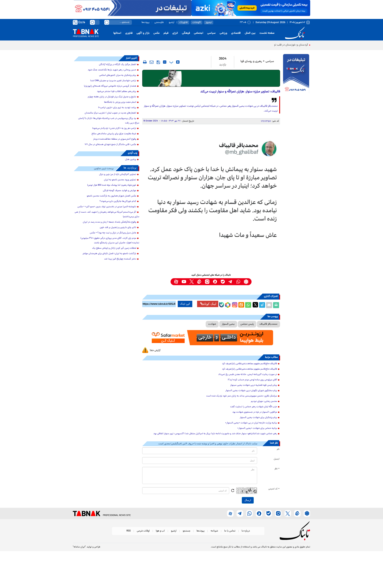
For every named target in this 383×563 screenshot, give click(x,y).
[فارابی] (211, 78)
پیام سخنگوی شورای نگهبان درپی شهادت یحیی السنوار (251, 390)
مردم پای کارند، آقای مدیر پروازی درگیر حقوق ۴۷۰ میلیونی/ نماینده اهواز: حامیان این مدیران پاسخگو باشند (109, 241)
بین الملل (250, 33)
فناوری (128, 33)
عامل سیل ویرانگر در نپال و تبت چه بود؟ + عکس (113, 233)
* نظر (276, 469)
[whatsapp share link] (248, 305)
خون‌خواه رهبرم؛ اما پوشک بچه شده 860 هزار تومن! (111, 185)
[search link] (106, 22)
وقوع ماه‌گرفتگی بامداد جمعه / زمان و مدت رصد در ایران (109, 222)
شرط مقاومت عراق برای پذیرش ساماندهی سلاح (114, 134)
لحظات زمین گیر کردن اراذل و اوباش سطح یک (114, 248)
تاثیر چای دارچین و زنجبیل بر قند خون (118, 227)
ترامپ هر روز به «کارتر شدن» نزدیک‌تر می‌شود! (114, 128)
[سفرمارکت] (211, 337)
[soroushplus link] (214, 281)
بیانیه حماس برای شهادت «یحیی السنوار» (257, 428)
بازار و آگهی (142, 33)
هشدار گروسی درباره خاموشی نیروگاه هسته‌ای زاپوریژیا (110, 86)
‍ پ (170, 62)
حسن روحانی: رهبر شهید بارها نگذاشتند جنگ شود (112, 70)
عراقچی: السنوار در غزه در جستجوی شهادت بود (254, 412)
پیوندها (145, 22)
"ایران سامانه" (79, 547)
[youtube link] (183, 281)
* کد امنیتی (273, 489)
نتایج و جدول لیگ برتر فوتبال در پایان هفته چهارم (112, 97)
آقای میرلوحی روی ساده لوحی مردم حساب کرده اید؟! (252, 380)
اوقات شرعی (143, 531)
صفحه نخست (267, 33)
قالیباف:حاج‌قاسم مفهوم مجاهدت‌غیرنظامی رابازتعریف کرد (249, 364)
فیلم (166, 33)
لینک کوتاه (209, 304)
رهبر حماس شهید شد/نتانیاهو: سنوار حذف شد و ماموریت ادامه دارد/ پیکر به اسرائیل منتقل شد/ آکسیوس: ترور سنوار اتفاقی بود (215, 434)
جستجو (186, 531)
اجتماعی (198, 33)
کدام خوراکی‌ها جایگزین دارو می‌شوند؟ (118, 201)
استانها (117, 33)
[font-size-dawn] (164, 62)
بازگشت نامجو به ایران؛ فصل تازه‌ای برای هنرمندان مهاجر (109, 253)
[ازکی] (251, 8)
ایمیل (276, 459)
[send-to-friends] (152, 62)
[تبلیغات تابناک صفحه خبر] (296, 74)
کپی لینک (185, 304)
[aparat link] (176, 281)
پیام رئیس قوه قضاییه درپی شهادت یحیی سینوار (253, 385)
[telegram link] (230, 281)
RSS (128, 531)
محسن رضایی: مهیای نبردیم (264, 401)
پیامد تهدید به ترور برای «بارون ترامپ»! (117, 107)
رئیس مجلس (247, 324)
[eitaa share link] (241, 305)
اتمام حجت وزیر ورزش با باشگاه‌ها (120, 102)
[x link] (191, 281)
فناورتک (183, 22)
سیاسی (211, 33)
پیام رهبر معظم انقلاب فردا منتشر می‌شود (116, 91)
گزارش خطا (155, 350)
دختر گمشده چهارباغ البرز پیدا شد (120, 259)
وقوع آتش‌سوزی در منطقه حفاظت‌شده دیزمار (114, 139)
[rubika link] (246, 281)
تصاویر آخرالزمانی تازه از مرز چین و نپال (117, 174)
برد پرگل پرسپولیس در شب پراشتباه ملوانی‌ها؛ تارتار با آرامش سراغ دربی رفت (108, 121)
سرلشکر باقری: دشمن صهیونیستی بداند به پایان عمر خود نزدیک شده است (241, 396)
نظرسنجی (159, 22)
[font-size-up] (178, 62)
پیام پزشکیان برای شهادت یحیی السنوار (258, 417)
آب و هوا (160, 531)
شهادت (212, 324)
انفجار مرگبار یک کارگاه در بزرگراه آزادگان (117, 64)
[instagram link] (207, 281)
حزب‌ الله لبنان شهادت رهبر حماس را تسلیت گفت (253, 407)
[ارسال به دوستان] (269, 305)
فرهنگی (186, 33)
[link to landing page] (295, 33)
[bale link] (222, 281)
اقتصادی (236, 33)
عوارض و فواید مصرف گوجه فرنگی (119, 190)
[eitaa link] (199, 281)
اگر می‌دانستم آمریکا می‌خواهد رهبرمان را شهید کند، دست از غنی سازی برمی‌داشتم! (107, 214)
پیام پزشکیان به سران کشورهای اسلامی (117, 75)
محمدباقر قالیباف (268, 324)
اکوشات (196, 22)
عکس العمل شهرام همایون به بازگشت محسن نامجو (111, 196)
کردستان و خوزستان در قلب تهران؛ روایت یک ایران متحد (276, 45)
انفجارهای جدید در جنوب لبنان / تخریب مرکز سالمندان (110, 113)
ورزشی (223, 33)
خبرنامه (214, 531)
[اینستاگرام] (234, 304)
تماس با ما (229, 531)
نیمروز (209, 22)
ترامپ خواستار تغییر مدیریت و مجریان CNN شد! (113, 81)
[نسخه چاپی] (276, 305)
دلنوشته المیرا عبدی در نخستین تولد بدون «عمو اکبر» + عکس (106, 207)
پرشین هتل (130, 159)
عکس (156, 33)
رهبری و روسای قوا (251, 61)
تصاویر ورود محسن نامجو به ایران (120, 180)
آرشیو (171, 22)
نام (278, 449)
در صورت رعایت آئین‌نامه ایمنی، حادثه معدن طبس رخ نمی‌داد (247, 374)
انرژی (175, 33)
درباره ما (246, 531)
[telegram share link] (262, 305)
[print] (145, 62)
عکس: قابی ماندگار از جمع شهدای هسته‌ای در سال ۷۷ (110, 144)
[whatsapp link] (238, 281)
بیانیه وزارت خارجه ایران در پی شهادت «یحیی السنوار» (251, 423)
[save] (158, 62)
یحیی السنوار (228, 324)
